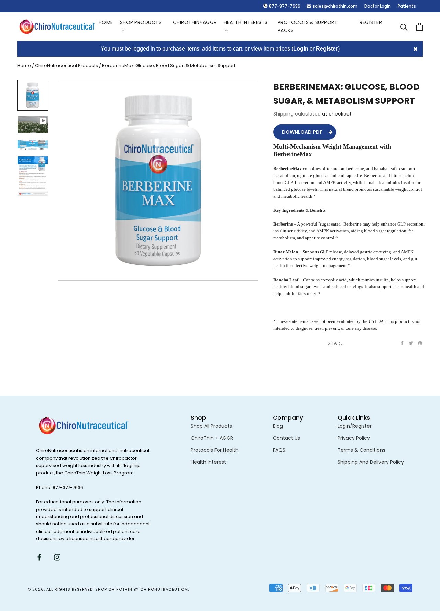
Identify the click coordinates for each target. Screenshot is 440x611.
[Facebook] (402, 343)
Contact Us (286, 438)
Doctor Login (377, 6)
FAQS (279, 450)
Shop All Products (211, 426)
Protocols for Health (215, 450)
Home (106, 22)
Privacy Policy (354, 438)
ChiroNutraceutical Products (66, 65)
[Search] (404, 26)
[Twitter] (411, 343)
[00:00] (158, 180)
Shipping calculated (297, 113)
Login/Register (355, 426)
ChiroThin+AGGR (195, 22)
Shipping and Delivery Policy (371, 462)
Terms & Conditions (361, 450)
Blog (278, 426)
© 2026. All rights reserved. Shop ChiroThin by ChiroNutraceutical (108, 589)
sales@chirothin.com (335, 6)
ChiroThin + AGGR (212, 438)
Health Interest (208, 462)
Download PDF (302, 131)
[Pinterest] (420, 343)
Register (371, 22)
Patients (407, 6)
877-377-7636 (284, 6)
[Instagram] (57, 557)
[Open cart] (419, 27)
